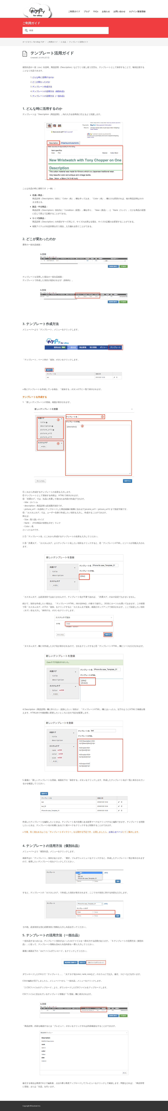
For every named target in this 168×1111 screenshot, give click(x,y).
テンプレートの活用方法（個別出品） (49, 91)
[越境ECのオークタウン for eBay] (38, 10)
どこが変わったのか (41, 82)
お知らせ (106, 11)
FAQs (95, 11)
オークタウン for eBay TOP (33, 42)
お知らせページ (115, 832)
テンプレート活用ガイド (78, 42)
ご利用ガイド (74, 11)
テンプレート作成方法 (42, 86)
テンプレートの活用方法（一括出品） (49, 96)
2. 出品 (63, 42)
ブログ (87, 11)
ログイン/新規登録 (137, 11)
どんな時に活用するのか (43, 77)
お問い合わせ (119, 11)
